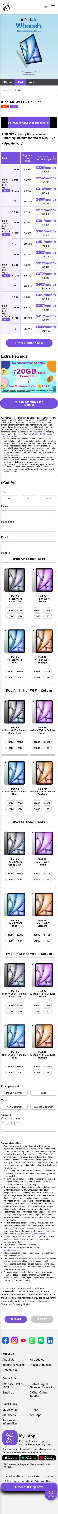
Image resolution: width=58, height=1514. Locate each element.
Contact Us (9, 1370)
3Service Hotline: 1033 (13, 1385)
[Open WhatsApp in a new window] (32, 1340)
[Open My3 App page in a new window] (10, 1438)
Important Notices (13, 1364)
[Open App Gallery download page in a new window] (47, 1458)
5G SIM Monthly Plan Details (29, 403)
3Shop (34, 1410)
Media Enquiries (40, 1364)
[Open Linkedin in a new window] (50, 1340)
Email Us (8, 1392)
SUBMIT (15, 1319)
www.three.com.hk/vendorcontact (31, 1233)
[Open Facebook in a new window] (5, 1340)
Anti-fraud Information (9, 1421)
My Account (10, 1410)
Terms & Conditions (14, 1475)
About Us (8, 1359)
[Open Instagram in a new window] (14, 1340)
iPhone (7, 82)
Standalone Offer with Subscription (29, 122)
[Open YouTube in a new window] (23, 1340)
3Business (9, 1415)
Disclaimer (48, 1475)
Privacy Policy (33, 1475)
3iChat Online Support (39, 1394)
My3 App (35, 1415)
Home (3, 90)
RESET (42, 1319)
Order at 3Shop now (29, 1487)
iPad (20, 82)
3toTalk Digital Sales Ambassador (42, 1385)
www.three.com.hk (11, 1250)
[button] (53, 7)
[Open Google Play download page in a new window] (29, 1458)
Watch (32, 82)
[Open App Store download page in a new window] (10, 1458)
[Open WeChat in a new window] (41, 1340)
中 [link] (45, 7)
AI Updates (37, 1359)
